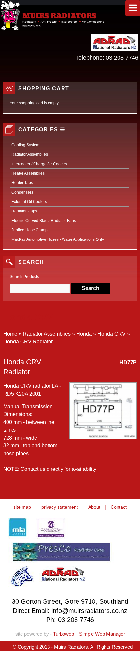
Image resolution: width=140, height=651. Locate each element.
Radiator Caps (24, 211)
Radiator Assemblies (29, 154)
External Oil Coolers (29, 201)
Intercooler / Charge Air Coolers (39, 164)
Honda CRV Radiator (28, 341)
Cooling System (25, 145)
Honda (84, 334)
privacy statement (59, 507)
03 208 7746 (122, 57)
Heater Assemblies (28, 173)
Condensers (22, 192)
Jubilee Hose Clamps (30, 230)
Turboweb (63, 634)
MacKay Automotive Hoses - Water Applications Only (57, 239)
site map (22, 507)
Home (10, 334)
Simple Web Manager (102, 634)
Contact (119, 507)
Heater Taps (22, 183)
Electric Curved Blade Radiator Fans (43, 220)
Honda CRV (112, 334)
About (94, 507)
